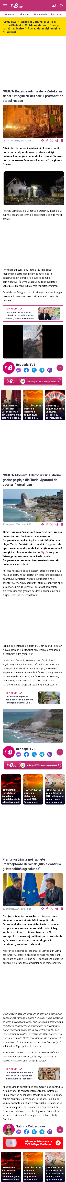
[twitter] (51, 140)
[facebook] (47, 140)
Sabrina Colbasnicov (31, 1126)
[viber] (62, 140)
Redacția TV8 (25, 364)
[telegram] (56, 140)
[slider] (33, 740)
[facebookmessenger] (42, 140)
